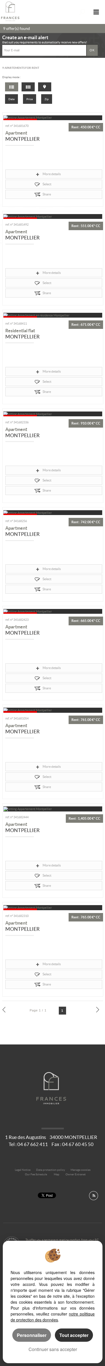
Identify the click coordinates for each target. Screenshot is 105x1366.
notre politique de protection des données (53, 1317)
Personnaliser (31, 1335)
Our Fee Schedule (36, 1174)
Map (56, 1174)
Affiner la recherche (82, 12)
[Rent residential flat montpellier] (52, 315)
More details (52, 174)
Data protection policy (50, 1169)
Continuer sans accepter (53, 1349)
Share (47, 194)
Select (47, 184)
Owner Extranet (76, 1174)
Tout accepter (73, 1335)
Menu (96, 12)
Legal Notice (23, 1169)
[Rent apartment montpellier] (52, 117)
